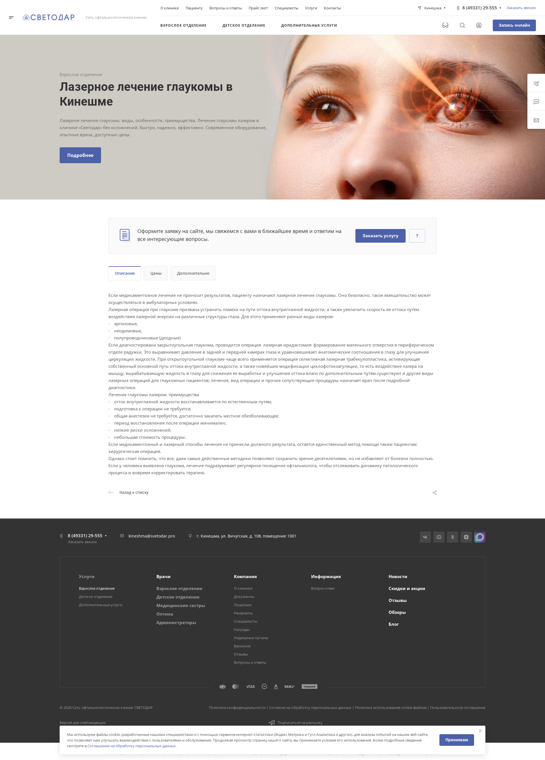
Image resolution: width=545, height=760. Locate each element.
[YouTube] (439, 537)
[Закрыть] (480, 731)
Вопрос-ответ (323, 588)
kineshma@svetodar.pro (152, 536)
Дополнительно (193, 273)
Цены (156, 273)
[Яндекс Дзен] (466, 537)
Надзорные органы (251, 637)
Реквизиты (243, 613)
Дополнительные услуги (100, 604)
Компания (245, 576)
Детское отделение (95, 596)
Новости (398, 576)
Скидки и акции (407, 588)
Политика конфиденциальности (237, 707)
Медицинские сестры (180, 605)
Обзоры (397, 612)
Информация (326, 576)
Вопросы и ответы (250, 662)
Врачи (163, 576)
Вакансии (242, 645)
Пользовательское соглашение (457, 707)
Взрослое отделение (97, 588)
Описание (125, 273)
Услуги (87, 576)
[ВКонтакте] (425, 537)
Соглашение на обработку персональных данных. (132, 745)
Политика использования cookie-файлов (390, 707)
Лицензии (242, 604)
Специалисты (245, 621)
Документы (244, 596)
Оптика (164, 614)
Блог (394, 624)
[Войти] (478, 25)
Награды (242, 629)
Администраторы (176, 622)
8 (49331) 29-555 (479, 8)
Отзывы (241, 654)
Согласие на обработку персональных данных (310, 707)
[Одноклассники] (452, 537)
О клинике (243, 588)
